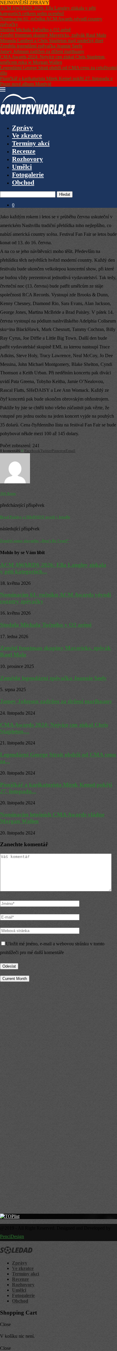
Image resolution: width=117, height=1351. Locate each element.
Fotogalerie (28, 174)
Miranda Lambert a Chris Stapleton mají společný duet (51, 40)
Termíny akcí (31, 143)
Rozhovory (27, 159)
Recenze (23, 151)
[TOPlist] (10, 1216)
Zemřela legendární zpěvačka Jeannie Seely (41, 45)
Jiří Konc (8, 493)
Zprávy (22, 127)
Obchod (23, 182)
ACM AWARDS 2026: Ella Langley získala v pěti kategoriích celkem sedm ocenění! (48, 10)
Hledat (64, 194)
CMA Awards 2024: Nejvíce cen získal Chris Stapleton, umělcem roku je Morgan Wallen (53, 59)
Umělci (22, 166)
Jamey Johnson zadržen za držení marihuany (42, 51)
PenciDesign (12, 1236)
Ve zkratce (27, 135)
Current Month (14, 978)
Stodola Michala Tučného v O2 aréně (35, 29)
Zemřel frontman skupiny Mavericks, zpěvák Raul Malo (53, 35)
